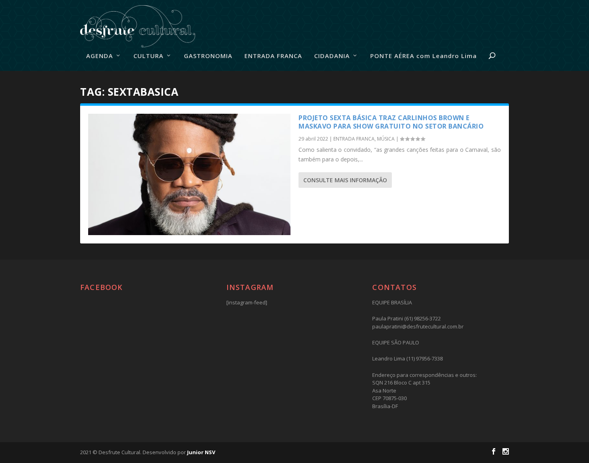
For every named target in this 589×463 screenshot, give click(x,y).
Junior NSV (201, 452)
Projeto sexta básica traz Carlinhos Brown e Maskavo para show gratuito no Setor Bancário (391, 122)
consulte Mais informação (345, 180)
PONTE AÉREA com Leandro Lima (423, 56)
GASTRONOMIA (208, 56)
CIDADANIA (332, 56)
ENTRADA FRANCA (273, 56)
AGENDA (99, 56)
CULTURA (148, 56)
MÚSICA (386, 138)
